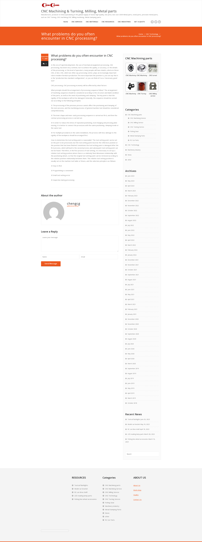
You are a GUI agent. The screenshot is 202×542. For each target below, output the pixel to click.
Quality (136, 495)
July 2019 (131, 378)
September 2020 (133, 334)
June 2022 (131, 230)
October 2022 (132, 210)
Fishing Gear (134, 131)
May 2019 (131, 388)
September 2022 (133, 215)
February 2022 (132, 250)
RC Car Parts (134, 140)
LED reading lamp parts (136, 434)
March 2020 (132, 364)
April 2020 (131, 359)
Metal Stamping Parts (137, 136)
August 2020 (132, 339)
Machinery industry (134, 150)
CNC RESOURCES (108, 22)
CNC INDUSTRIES (124, 22)
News (130, 155)
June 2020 (131, 349)
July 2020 (131, 344)
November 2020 (133, 324)
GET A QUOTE (139, 22)
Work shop (137, 490)
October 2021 (132, 270)
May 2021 (131, 294)
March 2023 (132, 191)
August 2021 (132, 280)
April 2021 (131, 299)
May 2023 (131, 181)
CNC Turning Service (137, 127)
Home (65, 22)
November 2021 (133, 265)
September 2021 (133, 275)
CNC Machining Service (138, 118)
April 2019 (131, 393)
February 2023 (132, 196)
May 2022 (131, 235)
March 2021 (132, 304)
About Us (136, 485)
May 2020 (131, 354)
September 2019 (133, 368)
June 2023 (131, 176)
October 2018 (132, 403)
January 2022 (132, 255)
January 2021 (132, 314)
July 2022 (131, 225)
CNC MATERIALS (92, 22)
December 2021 (133, 260)
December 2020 (133, 319)
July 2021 (131, 285)
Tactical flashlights (134, 419)
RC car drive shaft (134, 429)
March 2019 (132, 398)
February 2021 (132, 309)
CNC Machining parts (135, 115)
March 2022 (132, 245)
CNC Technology (152, 34)
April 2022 (131, 240)
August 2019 (132, 373)
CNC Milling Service (136, 123)
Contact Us (137, 500)
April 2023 (131, 186)
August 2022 (132, 220)
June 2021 (131, 289)
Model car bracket (134, 424)
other (129, 160)
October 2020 (132, 329)
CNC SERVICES (77, 22)
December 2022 (133, 201)
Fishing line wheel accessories (138, 439)
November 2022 (133, 206)
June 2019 (131, 383)
